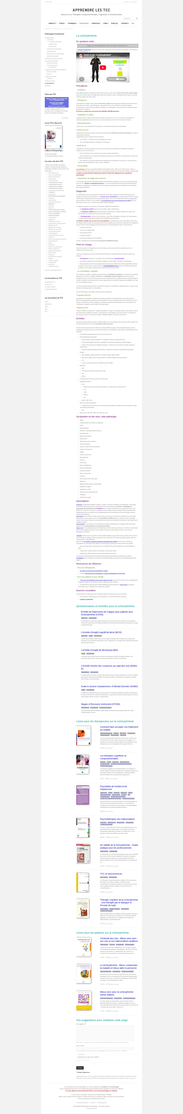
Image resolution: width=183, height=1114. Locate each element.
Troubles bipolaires (52, 63)
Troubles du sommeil (50, 76)
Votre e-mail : (80, 1045)
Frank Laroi (103, 822)
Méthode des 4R (52, 225)
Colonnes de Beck (53, 180)
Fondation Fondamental (86, 599)
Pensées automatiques (54, 231)
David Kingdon (104, 909)
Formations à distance (51, 289)
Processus (96, 23)
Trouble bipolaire (105, 735)
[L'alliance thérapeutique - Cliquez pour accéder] (53, 148)
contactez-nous (132, 1078)
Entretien (116, 733)
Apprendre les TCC (91, 10)
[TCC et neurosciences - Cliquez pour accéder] (82, 891)
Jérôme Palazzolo (124, 762)
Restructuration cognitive (55, 256)
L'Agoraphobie (53, 46)
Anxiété (109, 762)
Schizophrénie (92, 618)
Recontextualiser (52, 241)
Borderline (116, 792)
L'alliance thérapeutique (54, 150)
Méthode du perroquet (54, 227)
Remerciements (102, 1102)
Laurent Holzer (116, 794)
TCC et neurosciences (111, 874)
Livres (105, 23)
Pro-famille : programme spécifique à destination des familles (100, 541)
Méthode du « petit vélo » (55, 229)
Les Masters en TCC (50, 282)
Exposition (51, 206)
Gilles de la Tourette (106, 794)
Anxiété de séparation (53, 56)
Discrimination (52, 200)
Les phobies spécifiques (55, 41)
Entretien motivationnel (54, 202)
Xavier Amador (115, 735)
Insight (91, 636)
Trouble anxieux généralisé (54, 48)
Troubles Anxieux (49, 37)
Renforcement (52, 252)
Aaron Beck (84, 636)
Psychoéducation (53, 233)
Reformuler (51, 244)
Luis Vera (124, 794)
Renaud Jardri (120, 822)
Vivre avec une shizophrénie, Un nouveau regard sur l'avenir (96, 580)
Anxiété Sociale (53, 44)
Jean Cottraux (104, 877)
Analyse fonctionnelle (54, 176)
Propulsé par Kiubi (92, 1108)
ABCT (46, 309)
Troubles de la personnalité (118, 796)
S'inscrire (126, 2)
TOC (129, 794)
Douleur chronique (50, 80)
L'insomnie (49, 78)
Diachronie (51, 198)
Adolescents (104, 792)
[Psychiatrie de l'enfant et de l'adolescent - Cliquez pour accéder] (82, 804)
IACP (46, 311)
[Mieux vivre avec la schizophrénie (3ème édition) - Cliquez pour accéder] (83, 1009)
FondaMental (79, 558)
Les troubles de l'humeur (51, 61)
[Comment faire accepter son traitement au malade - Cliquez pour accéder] (83, 744)
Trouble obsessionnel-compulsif (54, 58)
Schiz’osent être (80, 524)
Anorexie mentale (51, 71)
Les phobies (50, 39)
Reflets (50, 243)
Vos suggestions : (81, 1024)
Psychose (112, 944)
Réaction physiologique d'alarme (57, 239)
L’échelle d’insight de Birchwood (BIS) (99, 650)
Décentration (51, 194)
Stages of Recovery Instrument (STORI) (100, 704)
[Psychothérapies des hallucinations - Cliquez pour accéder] (82, 836)
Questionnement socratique (56, 235)
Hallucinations (85, 672)
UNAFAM (79, 535)
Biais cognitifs (52, 178)
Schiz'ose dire (123, 584)
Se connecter (133, 2)
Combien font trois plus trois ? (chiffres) (88, 1057)
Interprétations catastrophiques (57, 223)
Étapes (61, 23)
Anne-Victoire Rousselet (107, 998)
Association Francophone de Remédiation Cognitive (94, 571)
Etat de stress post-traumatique (55, 53)
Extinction (51, 207)
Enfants (130, 792)
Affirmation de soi (53, 172)
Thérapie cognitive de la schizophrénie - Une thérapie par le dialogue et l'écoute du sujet (119, 903)
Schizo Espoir (80, 516)
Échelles (114, 23)
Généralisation (52, 217)
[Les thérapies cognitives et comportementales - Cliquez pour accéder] (82, 773)
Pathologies (83, 23)
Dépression (84, 618)
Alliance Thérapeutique (54, 174)
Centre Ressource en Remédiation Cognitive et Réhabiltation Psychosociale (105, 573)
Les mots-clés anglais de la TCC (53, 270)
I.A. (133, 23)
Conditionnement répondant (56, 190)
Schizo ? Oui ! (79, 528)
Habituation (51, 219)
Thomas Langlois (129, 944)
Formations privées (50, 286)
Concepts (52, 23)
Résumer (50, 258)
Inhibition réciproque (54, 221)
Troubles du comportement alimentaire (121, 764)
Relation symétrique (53, 248)
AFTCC (46, 301)
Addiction (103, 762)
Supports (125, 23)
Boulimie (49, 74)
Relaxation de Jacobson (54, 250)
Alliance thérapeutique (106, 733)
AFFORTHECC (48, 304)
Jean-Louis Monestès (106, 971)
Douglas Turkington (115, 909)
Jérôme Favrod (85, 707)
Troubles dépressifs (52, 65)
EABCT (46, 306)
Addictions (48, 85)
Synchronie (51, 264)
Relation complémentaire (55, 246)
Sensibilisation (52, 262)
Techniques (72, 23)
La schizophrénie (49, 83)
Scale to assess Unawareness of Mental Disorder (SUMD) (109, 686)
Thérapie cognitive (53, 266)
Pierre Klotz (123, 733)
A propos (93, 1102)
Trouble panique (51, 51)
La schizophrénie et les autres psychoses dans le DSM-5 (116, 200)
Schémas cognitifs (53, 260)
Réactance (51, 237)
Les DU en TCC (49, 284)
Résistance (51, 254)
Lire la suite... (65, 117)
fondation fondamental (84, 49)
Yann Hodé (123, 735)
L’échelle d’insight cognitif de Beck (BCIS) (101, 632)
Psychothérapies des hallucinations (117, 819)
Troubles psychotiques (105, 707)
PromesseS (79, 504)
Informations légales (82, 1102)
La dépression (52, 67)
